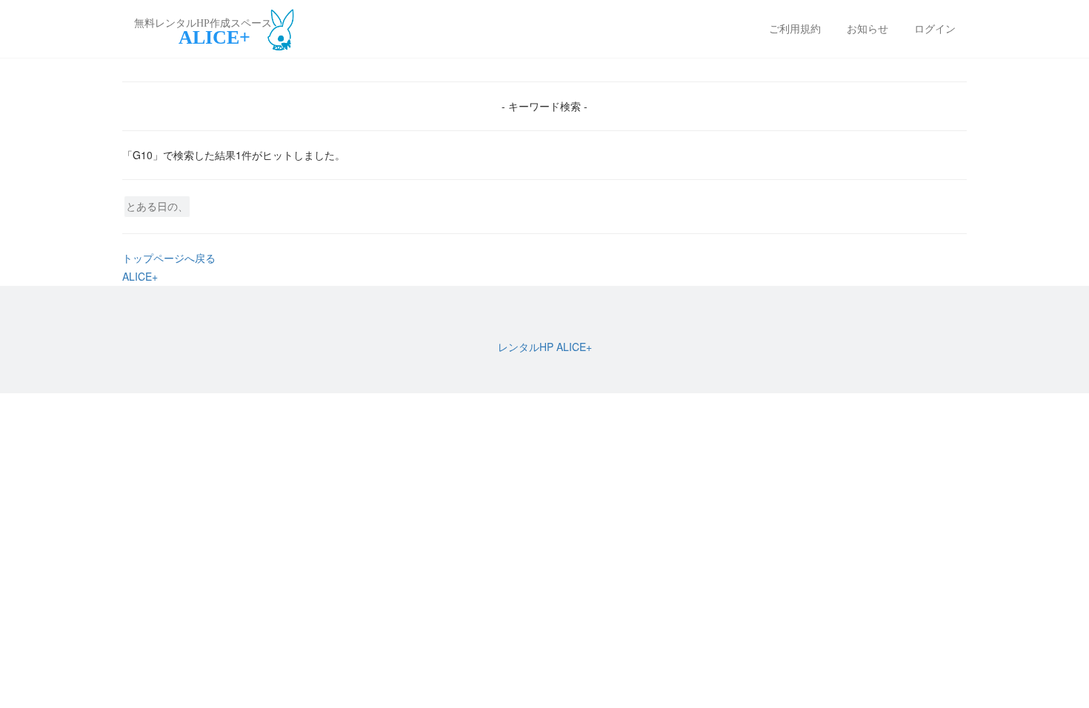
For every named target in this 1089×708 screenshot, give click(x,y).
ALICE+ (140, 276)
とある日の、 (157, 205)
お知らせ (867, 28)
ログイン (935, 28)
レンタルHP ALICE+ (545, 346)
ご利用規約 (795, 28)
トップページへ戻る (169, 257)
